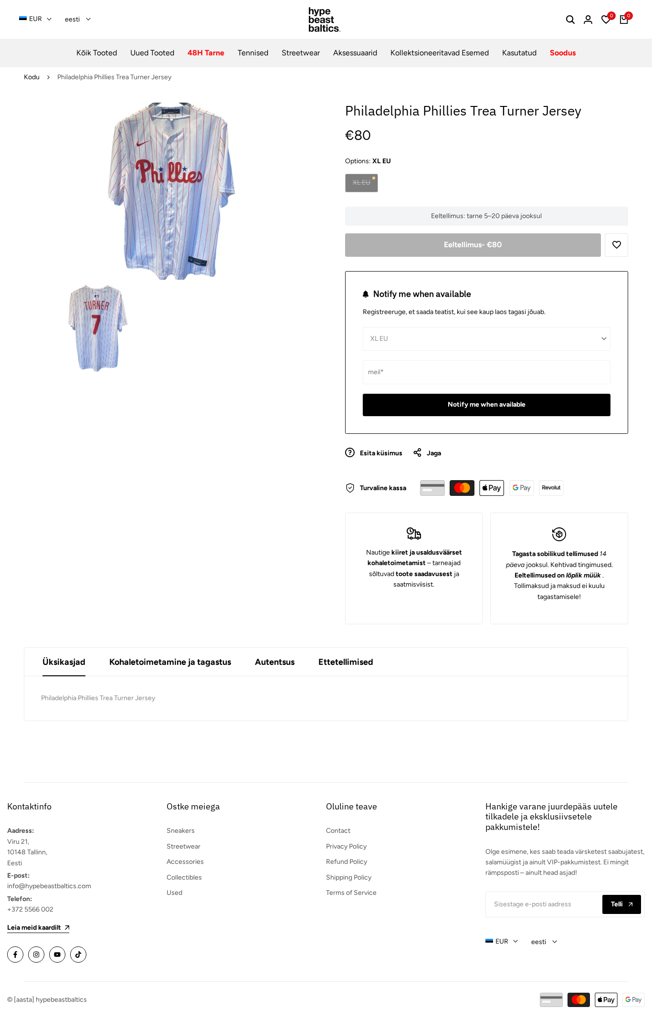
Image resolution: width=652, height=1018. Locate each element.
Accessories (185, 862)
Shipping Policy (348, 877)
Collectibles (184, 877)
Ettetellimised (345, 662)
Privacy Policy (346, 846)
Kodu (32, 77)
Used (174, 893)
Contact (338, 831)
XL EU (362, 185)
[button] (616, 245)
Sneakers (181, 831)
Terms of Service (351, 893)
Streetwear (183, 846)
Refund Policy (346, 862)
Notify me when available (487, 404)
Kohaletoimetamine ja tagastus (170, 662)
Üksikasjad (63, 662)
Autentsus (274, 662)
